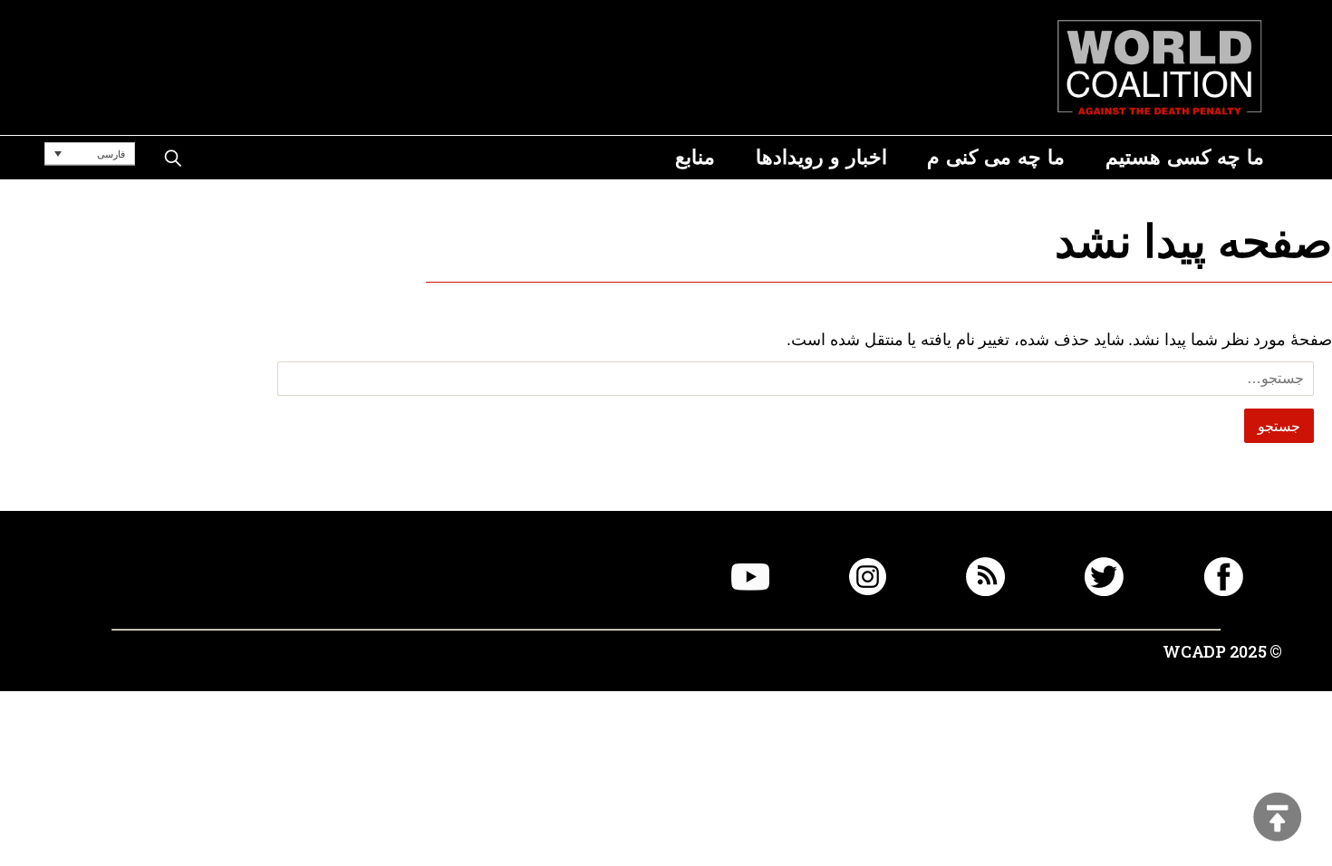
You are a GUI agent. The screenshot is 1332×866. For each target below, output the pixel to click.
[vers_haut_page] (1277, 818)
